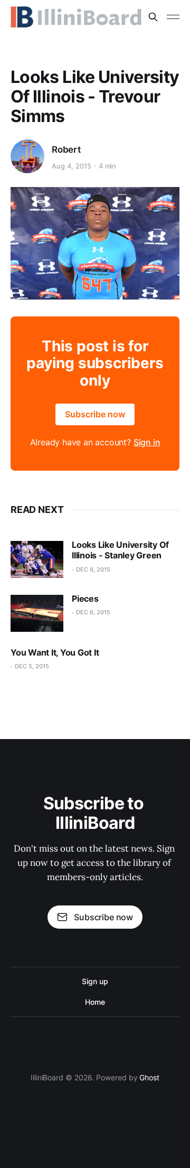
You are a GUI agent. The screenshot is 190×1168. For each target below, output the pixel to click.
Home (95, 1001)
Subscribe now (95, 414)
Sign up (95, 981)
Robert (66, 149)
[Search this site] (153, 17)
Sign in (147, 442)
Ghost (149, 1077)
